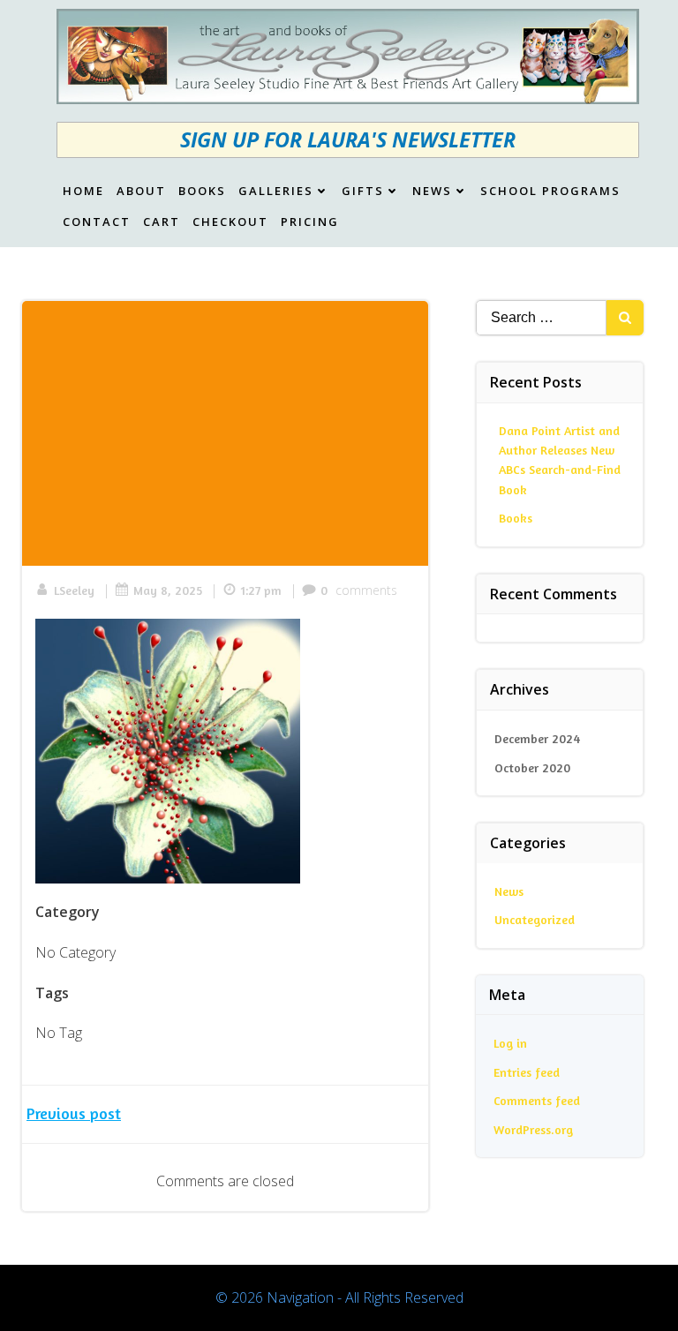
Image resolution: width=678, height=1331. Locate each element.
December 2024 (537, 738)
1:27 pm (261, 590)
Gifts (363, 191)
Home (83, 191)
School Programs (550, 191)
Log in (510, 1042)
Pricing (310, 222)
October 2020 (532, 767)
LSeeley (74, 590)
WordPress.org (533, 1129)
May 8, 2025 (167, 590)
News (432, 191)
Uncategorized (534, 919)
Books (202, 191)
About (141, 191)
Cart (161, 222)
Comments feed (536, 1100)
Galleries (275, 191)
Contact (97, 222)
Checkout (230, 222)
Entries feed (526, 1071)
